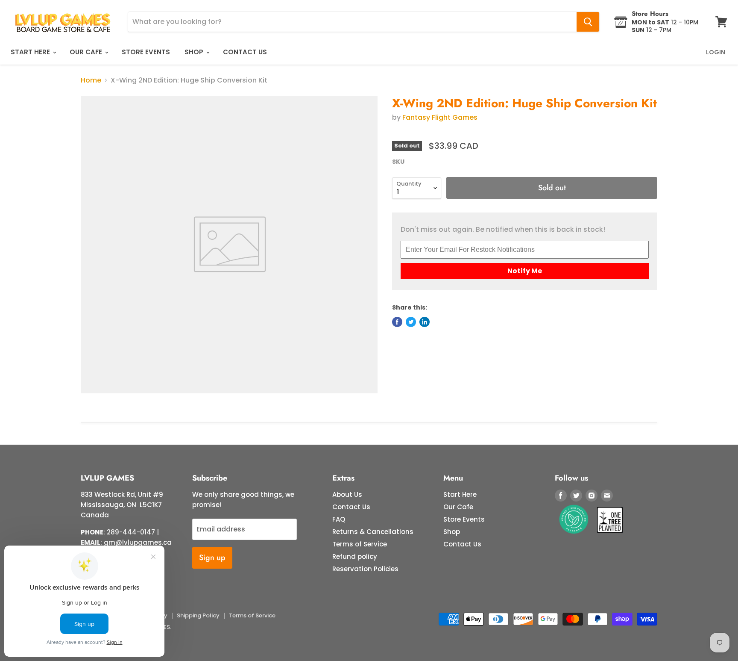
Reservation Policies (365, 568)
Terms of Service (359, 544)
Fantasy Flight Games (439, 117)
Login (715, 52)
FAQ (338, 519)
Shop (194, 51)
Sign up (212, 557)
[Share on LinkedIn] (424, 322)
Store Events (146, 51)
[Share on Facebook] (397, 322)
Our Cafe (87, 51)
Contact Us (245, 51)
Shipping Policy (198, 615)
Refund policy (354, 556)
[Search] (588, 22)
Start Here (31, 51)
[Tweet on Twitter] (411, 322)
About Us (347, 494)
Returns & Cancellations (372, 531)
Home (91, 80)
